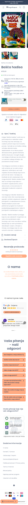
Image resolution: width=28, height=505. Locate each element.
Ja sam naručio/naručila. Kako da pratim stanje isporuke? (13, 382)
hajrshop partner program (11, 474)
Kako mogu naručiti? (11, 370)
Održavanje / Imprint (9, 455)
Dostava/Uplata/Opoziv (10, 459)
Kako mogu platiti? (10, 375)
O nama (5, 448)
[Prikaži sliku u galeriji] (5, 55)
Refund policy (7, 470)
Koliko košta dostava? (11, 360)
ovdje (6, 83)
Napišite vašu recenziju (14, 256)
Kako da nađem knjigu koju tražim (13, 391)
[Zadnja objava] (3, 2)
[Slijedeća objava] (25, 2)
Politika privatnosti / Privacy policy (14, 463)
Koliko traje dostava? (11, 365)
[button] (3, 7)
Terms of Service (8, 467)
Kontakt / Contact (9, 452)
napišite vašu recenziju (12, 312)
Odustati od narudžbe (10, 478)
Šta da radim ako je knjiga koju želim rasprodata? (13, 398)
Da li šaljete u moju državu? (13, 354)
